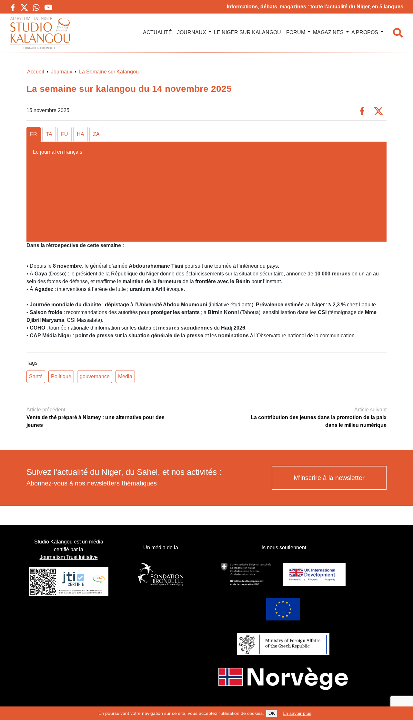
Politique (61, 376)
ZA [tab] (96, 134)
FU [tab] (64, 134)
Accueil (35, 71)
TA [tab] (49, 134)
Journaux (191, 32)
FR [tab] (33, 134)
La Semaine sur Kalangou (109, 71)
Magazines (328, 32)
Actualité (157, 32)
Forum (295, 32)
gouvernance (95, 376)
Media (125, 376)
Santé (36, 376)
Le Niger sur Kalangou (247, 32)
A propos (364, 32)
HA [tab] (80, 134)
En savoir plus (297, 713)
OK (271, 713)
